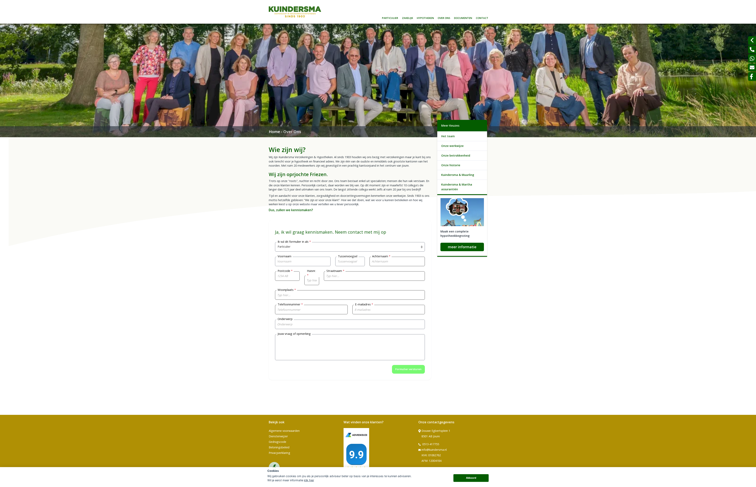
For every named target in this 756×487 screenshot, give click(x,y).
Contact (482, 17)
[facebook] (752, 76)
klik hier (309, 480)
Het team (448, 136)
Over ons (444, 17)
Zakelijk (407, 17)
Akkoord (471, 477)
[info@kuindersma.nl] (752, 67)
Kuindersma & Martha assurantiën (456, 187)
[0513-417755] (752, 49)
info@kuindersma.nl (434, 450)
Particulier (390, 17)
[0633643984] (752, 58)
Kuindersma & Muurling (457, 175)
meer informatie (462, 246)
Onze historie (450, 165)
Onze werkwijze (452, 146)
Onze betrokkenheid (455, 155)
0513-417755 (430, 444)
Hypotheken (425, 17)
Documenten (463, 17)
